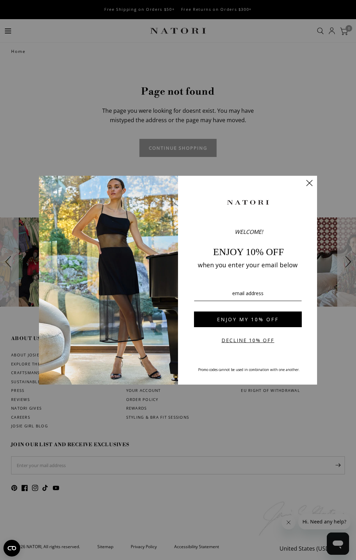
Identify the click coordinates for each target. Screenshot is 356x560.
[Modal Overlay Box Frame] (178, 280)
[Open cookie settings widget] (11, 548)
